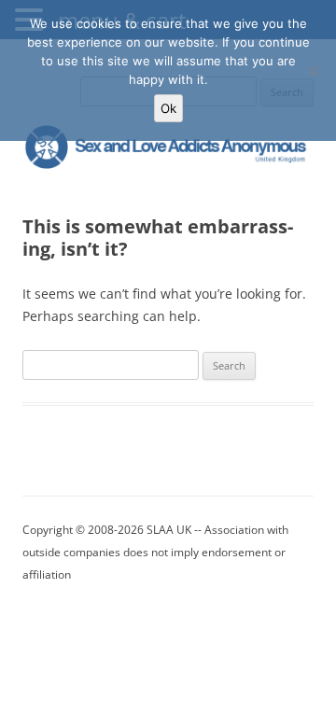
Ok (168, 108)
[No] (312, 71)
